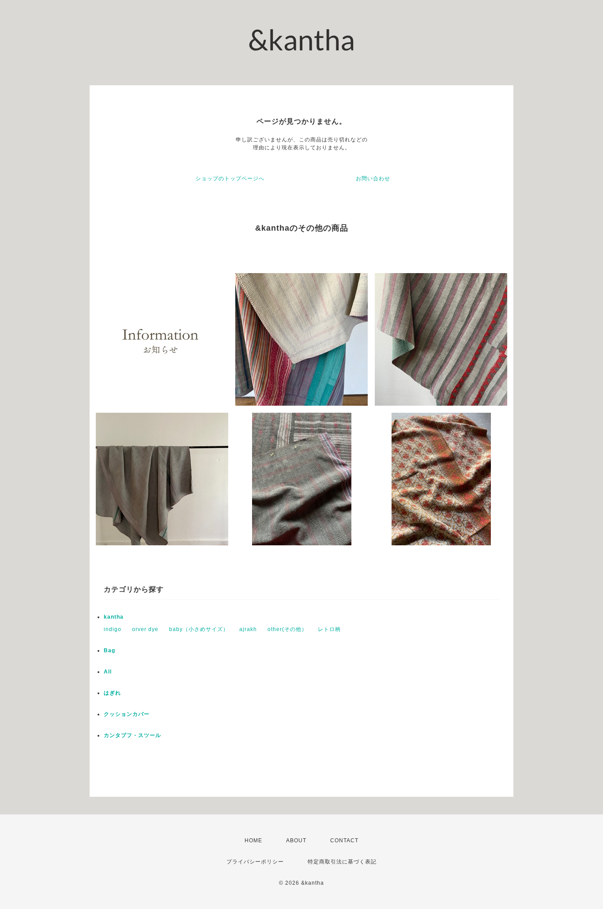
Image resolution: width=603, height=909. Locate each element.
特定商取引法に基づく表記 (342, 862)
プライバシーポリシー (255, 862)
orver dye (145, 629)
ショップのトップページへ (230, 178)
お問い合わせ (373, 178)
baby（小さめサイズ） (199, 629)
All (108, 672)
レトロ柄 (329, 629)
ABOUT (296, 840)
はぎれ (112, 693)
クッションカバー (127, 714)
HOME (253, 840)
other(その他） (287, 629)
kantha (114, 617)
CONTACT (344, 840)
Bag (109, 650)
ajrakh (248, 629)
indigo (112, 629)
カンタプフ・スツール (132, 735)
